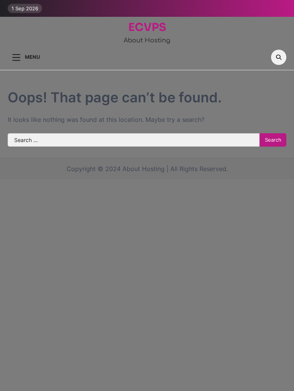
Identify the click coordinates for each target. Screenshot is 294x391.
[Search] (278, 57)
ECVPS (147, 27)
